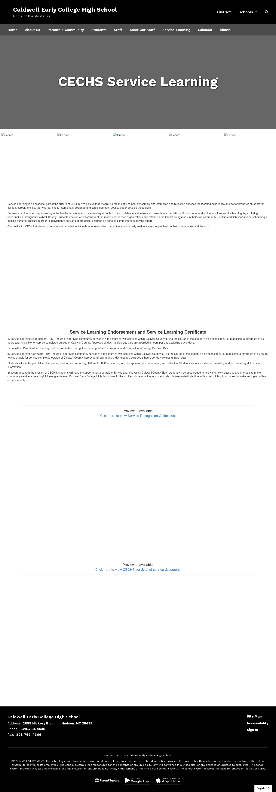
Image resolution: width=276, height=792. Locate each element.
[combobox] (263, 788)
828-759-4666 (28, 734)
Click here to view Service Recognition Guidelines (137, 415)
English (260, 788)
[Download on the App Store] (168, 780)
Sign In (252, 730)
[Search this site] (266, 12)
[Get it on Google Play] (137, 780)
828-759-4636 (32, 729)
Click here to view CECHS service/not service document (137, 569)
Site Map (254, 716)
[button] (248, 12)
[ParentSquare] (107, 780)
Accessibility (257, 723)
